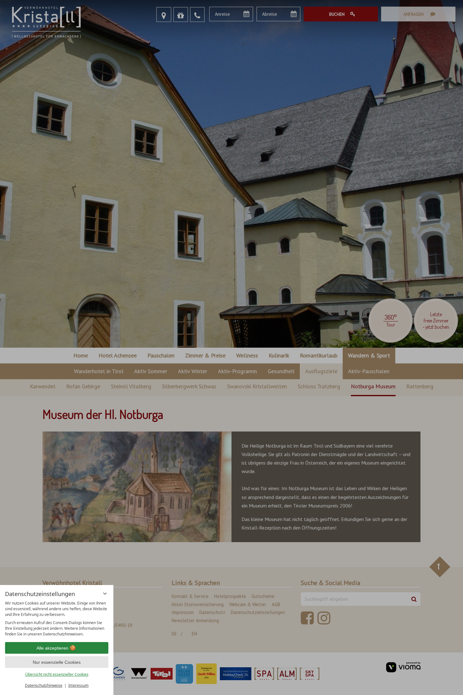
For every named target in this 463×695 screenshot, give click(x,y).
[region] (56, 618)
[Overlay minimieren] (104, 593)
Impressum (78, 685)
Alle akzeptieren (52, 648)
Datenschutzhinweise (43, 685)
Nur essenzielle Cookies (57, 662)
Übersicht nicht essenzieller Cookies (57, 674)
